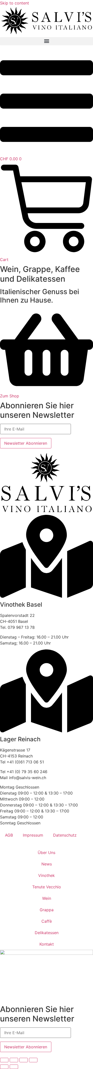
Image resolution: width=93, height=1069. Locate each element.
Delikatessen (47, 932)
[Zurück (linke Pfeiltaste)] (4, 1067)
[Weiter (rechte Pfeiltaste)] (14, 1067)
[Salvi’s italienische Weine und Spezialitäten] (46, 34)
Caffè (46, 921)
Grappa (47, 909)
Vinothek (46, 875)
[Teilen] (23, 1060)
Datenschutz (65, 835)
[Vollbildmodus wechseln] (14, 1060)
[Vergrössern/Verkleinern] (4, 1060)
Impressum (33, 835)
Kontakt (46, 944)
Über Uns (46, 852)
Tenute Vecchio (46, 886)
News (46, 863)
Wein (46, 898)
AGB (9, 835)
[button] (46, 41)
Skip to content (14, 2)
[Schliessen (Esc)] (33, 1060)
